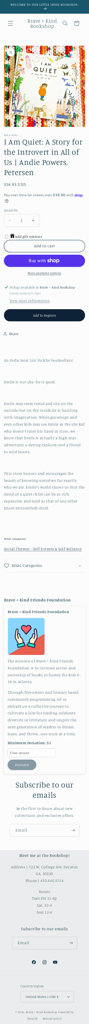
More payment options (44, 273)
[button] (10, 23)
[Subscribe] (73, 830)
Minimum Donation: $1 (29, 743)
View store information (29, 300)
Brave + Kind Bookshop (41, 1012)
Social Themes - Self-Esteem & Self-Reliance (43, 548)
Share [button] (14, 334)
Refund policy (52, 1018)
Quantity (11, 210)
